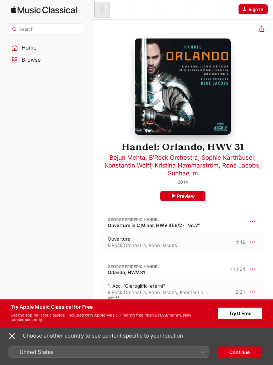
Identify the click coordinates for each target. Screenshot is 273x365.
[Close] (12, 336)
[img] (44, 10)
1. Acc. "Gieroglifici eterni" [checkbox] (136, 286)
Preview (186, 196)
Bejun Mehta (127, 157)
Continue (239, 352)
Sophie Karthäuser (228, 157)
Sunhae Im (183, 173)
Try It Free (240, 313)
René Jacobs (240, 165)
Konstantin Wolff (128, 165)
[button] (46, 47)
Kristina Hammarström (187, 165)
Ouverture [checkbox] (119, 239)
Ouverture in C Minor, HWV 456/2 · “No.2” (154, 225)
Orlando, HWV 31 (126, 272)
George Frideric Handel (134, 219)
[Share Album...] (261, 29)
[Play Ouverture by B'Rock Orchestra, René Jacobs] (97, 242)
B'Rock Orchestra (173, 157)
